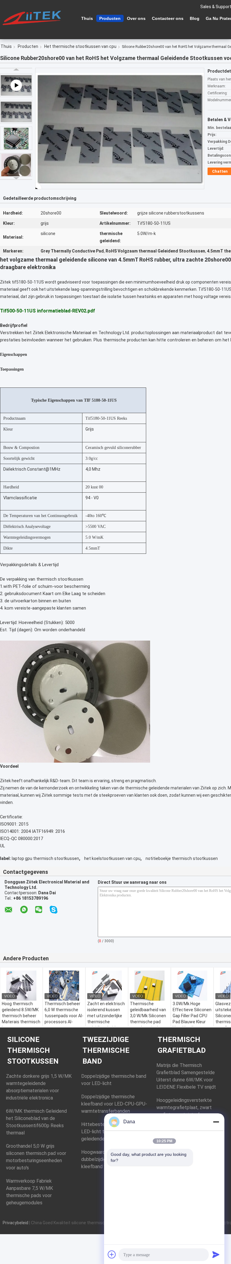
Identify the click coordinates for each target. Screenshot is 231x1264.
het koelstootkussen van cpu (112, 858)
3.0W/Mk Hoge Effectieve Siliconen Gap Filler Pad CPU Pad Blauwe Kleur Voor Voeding (192, 1015)
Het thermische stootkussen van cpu (80, 46)
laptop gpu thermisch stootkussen (45, 858)
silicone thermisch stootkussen (33, 1050)
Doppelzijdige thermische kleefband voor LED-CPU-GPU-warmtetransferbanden (114, 1104)
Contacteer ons (167, 18)
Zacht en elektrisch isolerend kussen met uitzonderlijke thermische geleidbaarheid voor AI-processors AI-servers (106, 1021)
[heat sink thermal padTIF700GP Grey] (119, 128)
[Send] (216, 1254)
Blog (194, 18)
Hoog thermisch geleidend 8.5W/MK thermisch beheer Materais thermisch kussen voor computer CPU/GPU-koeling (21, 1021)
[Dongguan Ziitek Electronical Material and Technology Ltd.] (33, 18)
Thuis (87, 18)
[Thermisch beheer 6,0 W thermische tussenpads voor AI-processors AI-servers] (64, 986)
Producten (110, 18)
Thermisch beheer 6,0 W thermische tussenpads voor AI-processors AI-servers (64, 1015)
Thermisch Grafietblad (182, 1045)
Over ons (136, 18)
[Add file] (112, 1254)
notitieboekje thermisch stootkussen (182, 858)
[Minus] (216, 1121)
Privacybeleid (15, 1222)
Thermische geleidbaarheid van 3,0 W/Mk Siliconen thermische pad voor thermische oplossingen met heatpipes (148, 1021)
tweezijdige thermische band (105, 1050)
